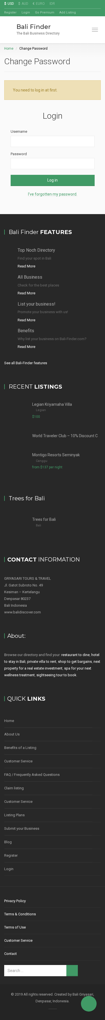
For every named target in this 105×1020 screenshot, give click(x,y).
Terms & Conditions (20, 914)
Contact (10, 954)
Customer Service (18, 761)
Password (19, 154)
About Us (12, 734)
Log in (52, 180)
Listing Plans (14, 815)
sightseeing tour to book (56, 675)
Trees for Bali (44, 519)
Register (10, 12)
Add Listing (67, 12)
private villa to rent (41, 661)
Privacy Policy (15, 901)
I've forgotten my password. (52, 194)
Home (8, 49)
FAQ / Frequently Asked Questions (32, 775)
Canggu (41, 461)
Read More (26, 266)
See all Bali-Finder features (25, 363)
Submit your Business (21, 828)
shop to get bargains (75, 661)
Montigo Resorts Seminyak (56, 455)
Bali (38, 525)
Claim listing (14, 788)
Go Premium (44, 12)
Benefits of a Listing (20, 748)
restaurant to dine (75, 655)
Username (19, 131)
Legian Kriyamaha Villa (52, 404)
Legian (41, 410)
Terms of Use (15, 927)
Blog (8, 842)
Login (26, 12)
